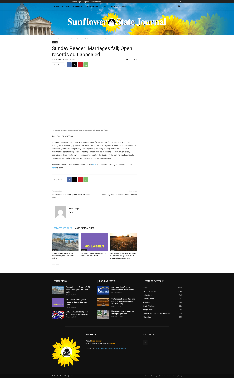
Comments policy (151, 376)
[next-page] (57, 263)
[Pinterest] (80, 64)
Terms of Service (165, 376)
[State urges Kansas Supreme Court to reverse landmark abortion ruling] (103, 302)
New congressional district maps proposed (119, 194)
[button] (179, 7)
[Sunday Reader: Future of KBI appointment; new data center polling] (65, 242)
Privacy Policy (177, 376)
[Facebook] (69, 64)
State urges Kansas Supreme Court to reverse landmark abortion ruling (123, 301)
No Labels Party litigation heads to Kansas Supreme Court (76, 302)
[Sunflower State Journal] (117, 22)
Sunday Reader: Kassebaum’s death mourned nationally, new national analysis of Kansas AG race (123, 255)
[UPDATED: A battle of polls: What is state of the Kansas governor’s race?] (58, 315)
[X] (180, 1)
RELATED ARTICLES (63, 228)
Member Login (76, 2)
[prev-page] (53, 263)
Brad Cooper (58, 59)
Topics (105, 6)
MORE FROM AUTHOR (84, 228)
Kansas (65, 6)
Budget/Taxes (91, 6)
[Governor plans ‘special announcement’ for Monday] (103, 290)
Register (85, 2)
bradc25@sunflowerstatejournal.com (111, 348)
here (94, 164)
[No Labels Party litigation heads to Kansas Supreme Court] (94, 242)
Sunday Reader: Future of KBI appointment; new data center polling (63, 255)
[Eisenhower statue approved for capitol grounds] (103, 314)
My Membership (96, 2)
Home (56, 6)
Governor (77, 6)
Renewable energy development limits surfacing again (71, 195)
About (114, 6)
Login (123, 6)
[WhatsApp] (85, 64)
